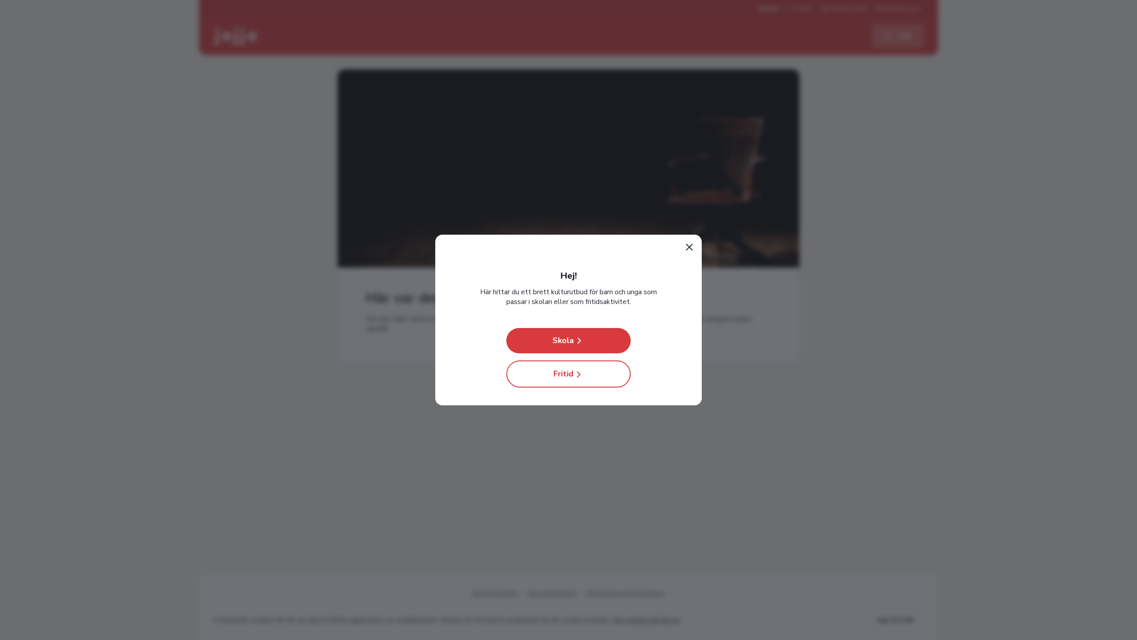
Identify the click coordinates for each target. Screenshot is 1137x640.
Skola (563, 340)
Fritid (563, 373)
